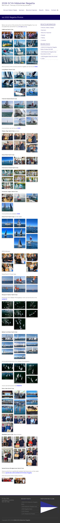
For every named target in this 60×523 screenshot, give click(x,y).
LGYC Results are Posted (28, 513)
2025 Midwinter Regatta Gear (48, 52)
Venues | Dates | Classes (10, 10)
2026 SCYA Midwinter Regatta (18, 3)
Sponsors (21, 10)
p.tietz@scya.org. (22, 26)
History (47, 10)
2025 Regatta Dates (46, 56)
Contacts (53, 10)
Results (41, 10)
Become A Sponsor (31, 10)
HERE (18, 128)
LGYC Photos (25, 511)
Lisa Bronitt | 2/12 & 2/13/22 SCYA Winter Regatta (18, 472)
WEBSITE (4, 299)
